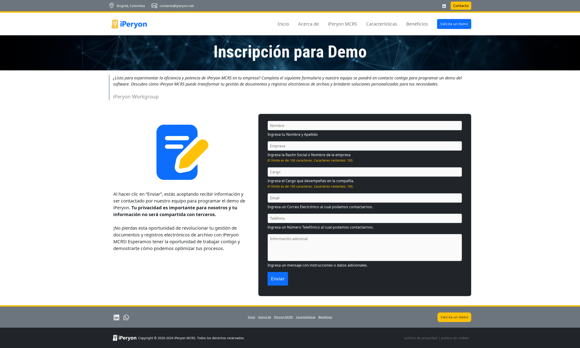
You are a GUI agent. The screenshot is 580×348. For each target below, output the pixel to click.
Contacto (461, 5)
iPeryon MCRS (342, 24)
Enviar (278, 279)
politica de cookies (455, 338)
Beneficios (417, 24)
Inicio (283, 24)
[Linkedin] (444, 6)
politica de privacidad (421, 338)
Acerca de (308, 24)
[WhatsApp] (126, 317)
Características (381, 24)
